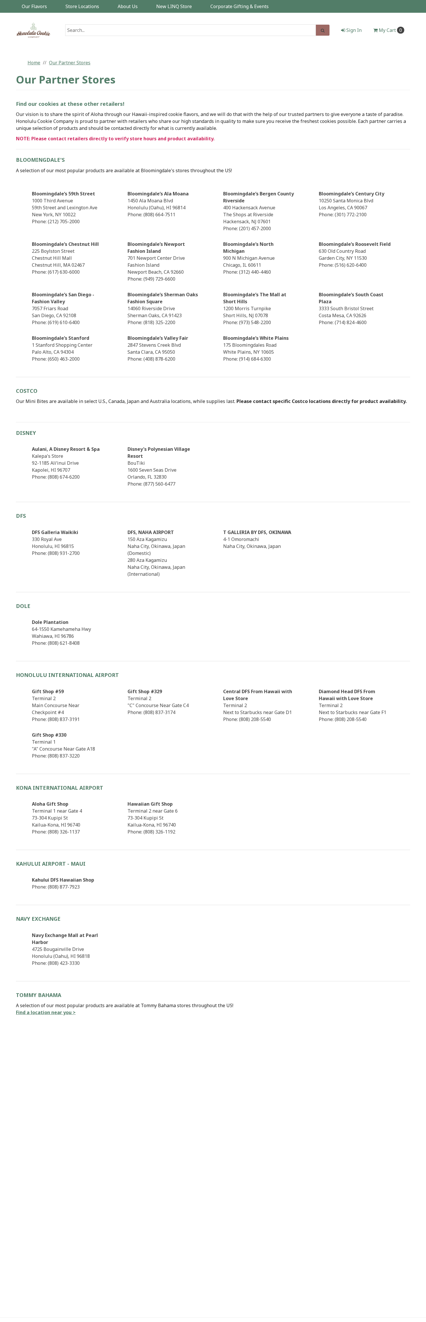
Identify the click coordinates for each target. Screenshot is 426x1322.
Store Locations (82, 6)
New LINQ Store (174, 6)
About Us (128, 6)
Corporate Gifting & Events (239, 6)
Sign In (353, 30)
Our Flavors (34, 6)
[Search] (322, 30)
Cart (390, 30)
